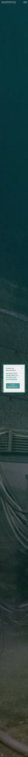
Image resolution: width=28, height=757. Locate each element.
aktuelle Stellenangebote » (13, 386)
